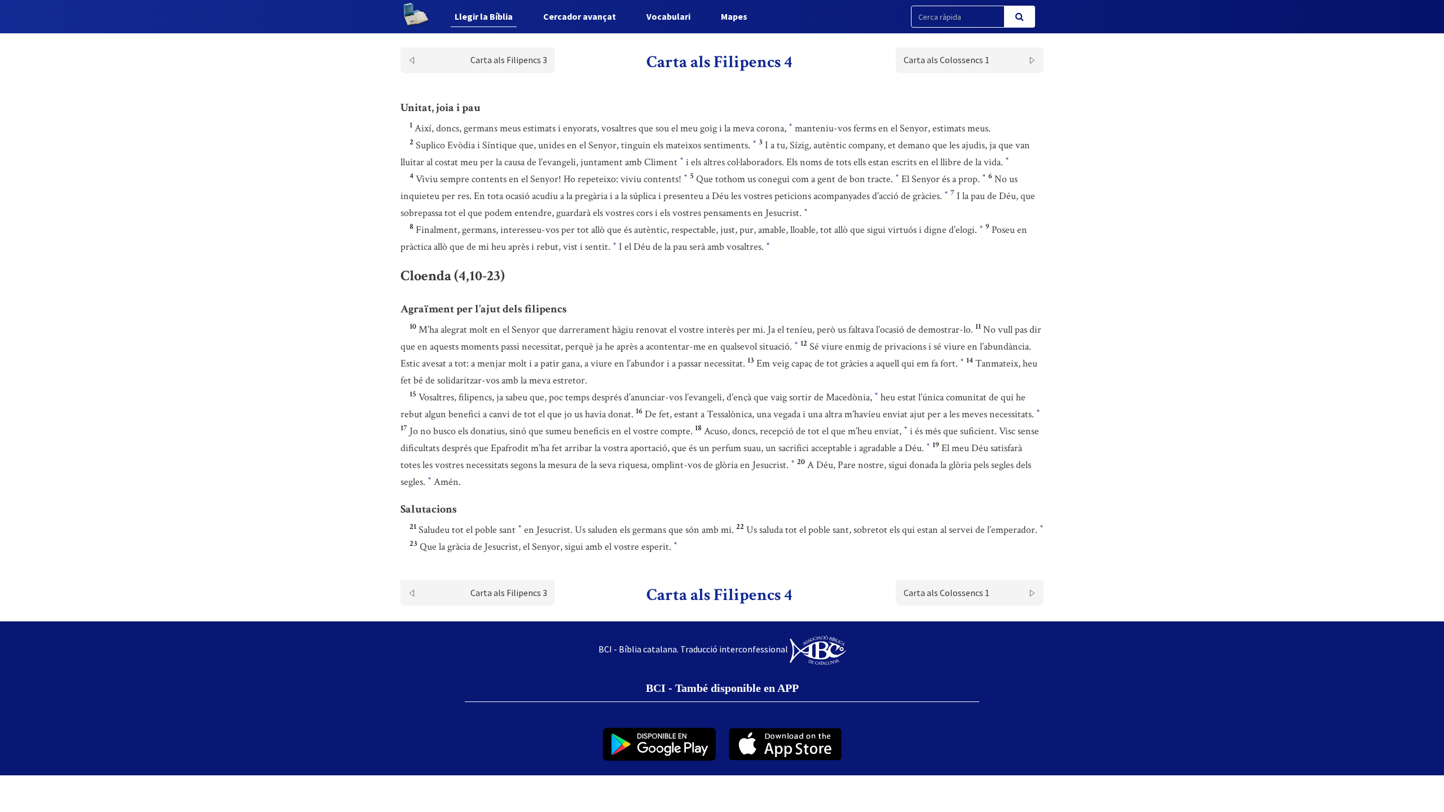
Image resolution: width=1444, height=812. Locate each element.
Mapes (734, 16)
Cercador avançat (579, 16)
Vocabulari (668, 16)
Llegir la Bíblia (484, 16)
